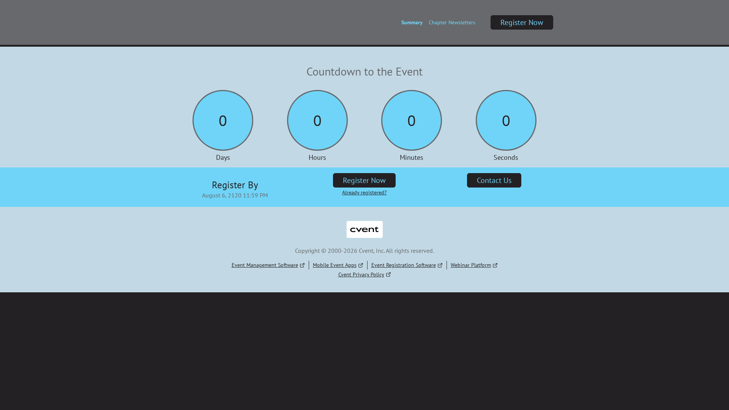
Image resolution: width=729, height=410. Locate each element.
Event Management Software (265, 265)
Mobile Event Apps (335, 265)
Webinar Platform (471, 265)
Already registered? (364, 192)
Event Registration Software (403, 265)
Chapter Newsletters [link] (452, 22)
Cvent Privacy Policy (361, 274)
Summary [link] (412, 22)
